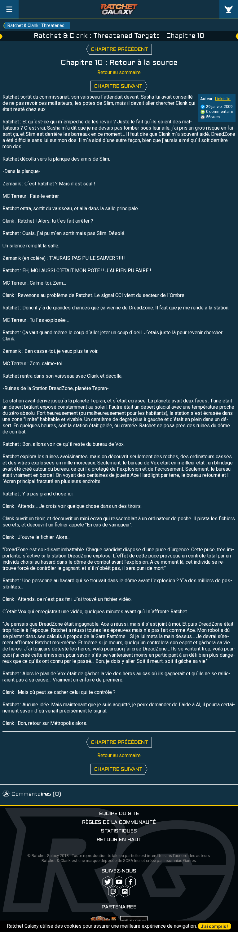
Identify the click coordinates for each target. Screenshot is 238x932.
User (228, 9)
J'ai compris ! (214, 926)
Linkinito (223, 98)
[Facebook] (131, 882)
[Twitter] (108, 882)
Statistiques (119, 831)
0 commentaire (219, 111)
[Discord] (125, 891)
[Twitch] (113, 891)
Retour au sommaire (119, 72)
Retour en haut (119, 839)
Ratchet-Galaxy (119, 9)
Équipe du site (119, 813)
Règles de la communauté (119, 822)
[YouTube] (119, 882)
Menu (9, 9)
